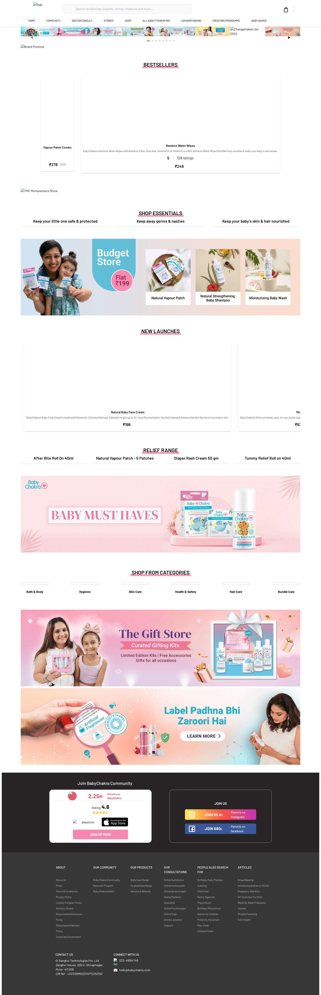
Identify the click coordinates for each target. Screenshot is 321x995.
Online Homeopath (174, 885)
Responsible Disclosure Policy (69, 916)
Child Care (203, 891)
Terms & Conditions (67, 891)
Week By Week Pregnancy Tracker (252, 905)
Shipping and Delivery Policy (68, 928)
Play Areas (203, 925)
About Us (61, 879)
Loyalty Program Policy (69, 902)
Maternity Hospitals (208, 919)
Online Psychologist (175, 908)
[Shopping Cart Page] (286, 9)
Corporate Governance (68, 936)
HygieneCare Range (141, 885)
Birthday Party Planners (210, 879)
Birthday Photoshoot (209, 908)
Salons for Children (207, 913)
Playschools (204, 902)
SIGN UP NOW (100, 834)
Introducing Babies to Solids (253, 885)
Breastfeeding (245, 879)
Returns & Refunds (141, 891)
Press (59, 885)
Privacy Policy (64, 896)
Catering (202, 885)
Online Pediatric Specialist (172, 899)
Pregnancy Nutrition (249, 891)
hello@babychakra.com (134, 970)
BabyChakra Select (103, 891)
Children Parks (205, 931)
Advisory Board (64, 908)
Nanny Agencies (206, 896)
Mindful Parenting (247, 913)
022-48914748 (128, 960)
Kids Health (244, 919)
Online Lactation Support (173, 922)
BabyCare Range (140, 879)
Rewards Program (103, 885)
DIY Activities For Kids (250, 896)
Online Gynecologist (175, 891)
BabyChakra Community (106, 879)
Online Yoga (170, 913)
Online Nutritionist (174, 879)
